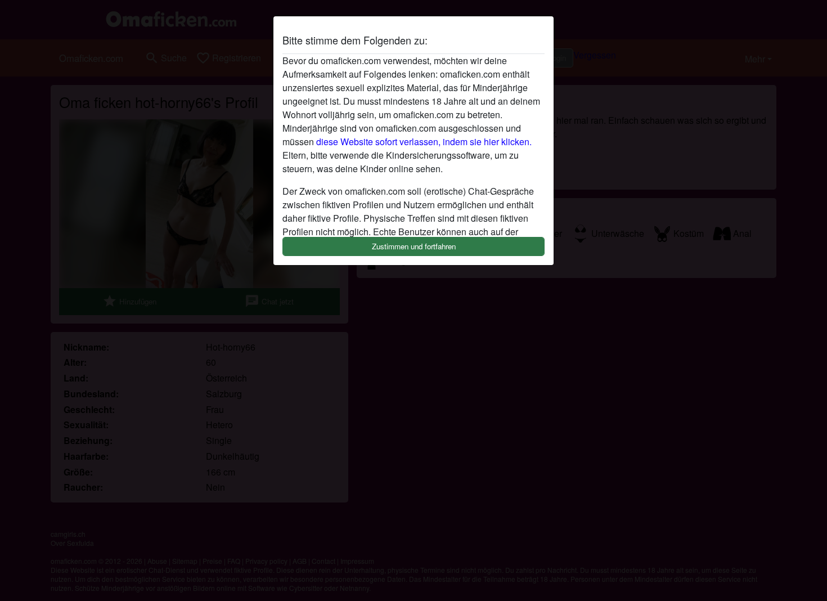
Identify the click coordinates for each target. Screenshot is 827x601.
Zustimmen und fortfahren (414, 246)
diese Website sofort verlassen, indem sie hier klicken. (424, 141)
